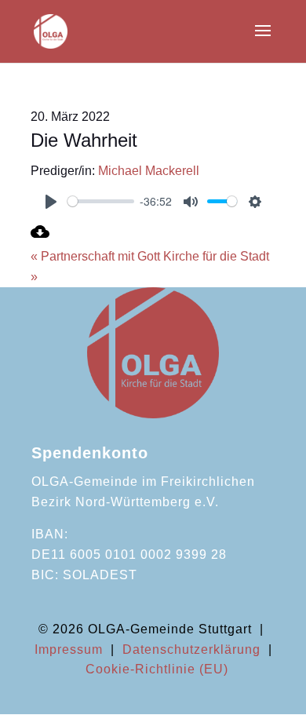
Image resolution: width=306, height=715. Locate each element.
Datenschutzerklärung (191, 649)
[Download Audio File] (40, 236)
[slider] (100, 201)
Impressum (69, 649)
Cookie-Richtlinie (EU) (157, 669)
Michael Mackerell (148, 170)
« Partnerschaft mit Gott (95, 256)
